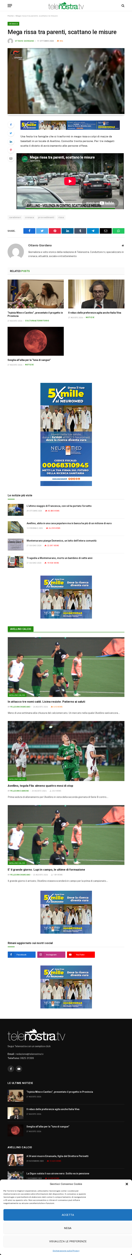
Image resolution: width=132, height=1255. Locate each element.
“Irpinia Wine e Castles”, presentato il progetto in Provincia (35, 314)
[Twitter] (11, 133)
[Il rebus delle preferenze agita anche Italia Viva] (96, 294)
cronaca (29, 217)
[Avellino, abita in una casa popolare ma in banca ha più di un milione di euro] (16, 527)
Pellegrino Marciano (20, 707)
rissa (61, 217)
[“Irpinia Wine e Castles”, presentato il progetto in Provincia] (36, 294)
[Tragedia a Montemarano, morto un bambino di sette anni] (16, 562)
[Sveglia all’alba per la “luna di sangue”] (36, 341)
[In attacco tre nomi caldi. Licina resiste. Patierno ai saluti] (66, 667)
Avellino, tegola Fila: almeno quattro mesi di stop (40, 785)
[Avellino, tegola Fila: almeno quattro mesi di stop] (66, 751)
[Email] (11, 158)
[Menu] (10, 5)
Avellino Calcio (20, 629)
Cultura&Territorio (37, 321)
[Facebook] (11, 124)
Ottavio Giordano (24, 41)
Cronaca (13, 24)
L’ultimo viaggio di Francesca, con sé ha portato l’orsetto (59, 506)
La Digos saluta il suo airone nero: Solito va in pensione (57, 1173)
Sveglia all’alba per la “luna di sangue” (29, 360)
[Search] (122, 5)
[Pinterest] (11, 150)
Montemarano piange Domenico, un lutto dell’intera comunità (61, 540)
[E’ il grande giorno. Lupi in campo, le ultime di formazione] (66, 835)
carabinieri (15, 217)
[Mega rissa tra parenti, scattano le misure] (66, 113)
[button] (127, 1184)
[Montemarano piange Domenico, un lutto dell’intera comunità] (16, 544)
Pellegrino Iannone (19, 791)
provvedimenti (46, 217)
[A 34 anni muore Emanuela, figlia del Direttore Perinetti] (15, 1160)
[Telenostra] (66, 5)
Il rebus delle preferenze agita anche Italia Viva (94, 312)
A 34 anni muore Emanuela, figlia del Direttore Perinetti (57, 1156)
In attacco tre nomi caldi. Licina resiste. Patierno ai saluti (46, 701)
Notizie (90, 317)
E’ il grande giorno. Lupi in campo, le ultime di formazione (46, 869)
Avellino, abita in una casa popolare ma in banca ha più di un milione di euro (69, 523)
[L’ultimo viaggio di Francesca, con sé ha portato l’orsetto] (16, 510)
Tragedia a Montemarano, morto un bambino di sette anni (59, 558)
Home (11, 16)
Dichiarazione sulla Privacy (66, 1250)
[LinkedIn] (11, 141)
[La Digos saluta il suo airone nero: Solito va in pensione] (15, 1177)
